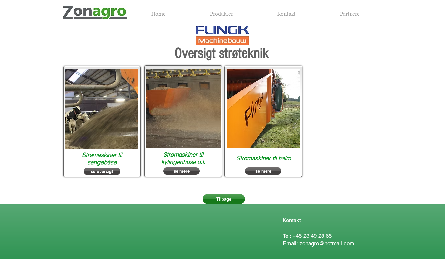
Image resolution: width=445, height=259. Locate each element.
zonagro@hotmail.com (326, 243)
